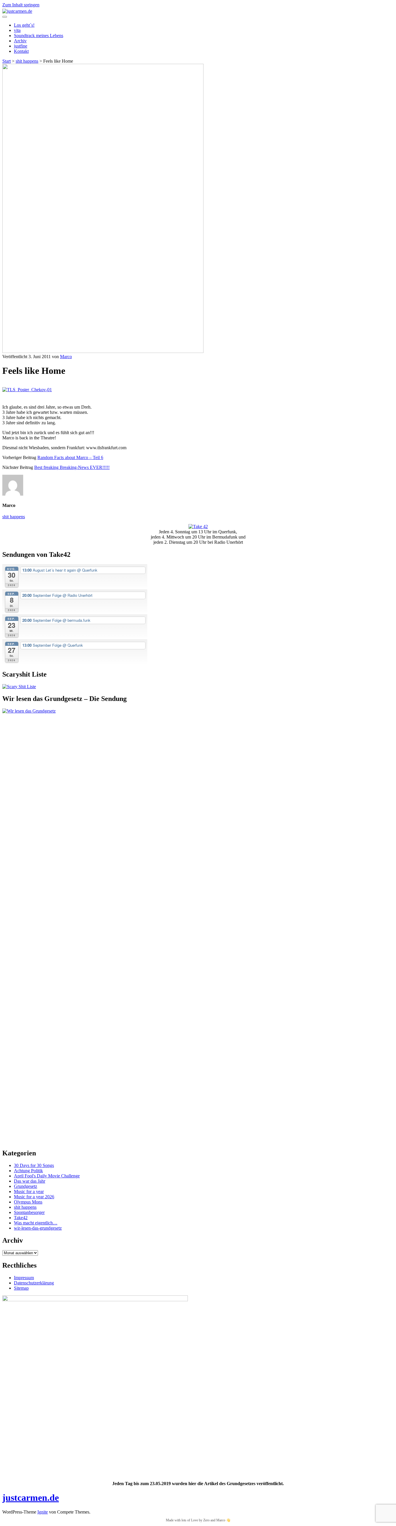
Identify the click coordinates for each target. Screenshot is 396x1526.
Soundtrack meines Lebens (38, 35)
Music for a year (29, 1191)
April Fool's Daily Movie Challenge (47, 1175)
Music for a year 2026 (34, 1196)
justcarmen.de (30, 1497)
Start (6, 61)
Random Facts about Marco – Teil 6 (70, 457)
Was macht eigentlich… (35, 1222)
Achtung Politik (28, 1170)
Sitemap (21, 1288)
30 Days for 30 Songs (34, 1165)
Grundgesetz (25, 1186)
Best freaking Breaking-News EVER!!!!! (72, 467)
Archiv (20, 40)
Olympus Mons (28, 1201)
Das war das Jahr (29, 1181)
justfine (20, 46)
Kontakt (21, 51)
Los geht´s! (24, 25)
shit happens (27, 61)
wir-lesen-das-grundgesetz (38, 1228)
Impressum (24, 1277)
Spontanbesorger (29, 1212)
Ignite (42, 1511)
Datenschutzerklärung (34, 1282)
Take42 (21, 1217)
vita (17, 30)
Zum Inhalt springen (20, 4)
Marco (66, 356)
